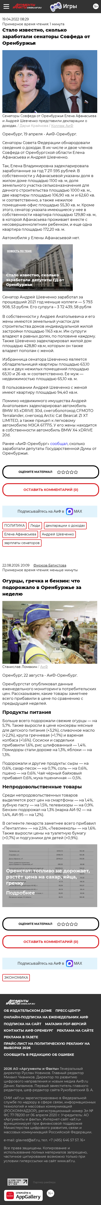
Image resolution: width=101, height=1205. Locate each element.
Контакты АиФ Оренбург (28, 1030)
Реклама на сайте (75, 1030)
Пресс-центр (67, 1010)
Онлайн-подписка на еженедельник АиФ (46, 1017)
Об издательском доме (28, 1010)
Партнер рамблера (44, 1182)
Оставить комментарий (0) (50, 490)
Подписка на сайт (22, 1024)
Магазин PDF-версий (65, 1024)
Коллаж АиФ (62, 126)
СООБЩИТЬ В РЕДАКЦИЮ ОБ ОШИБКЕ (39, 1055)
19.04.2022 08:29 (15, 19)
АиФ (44, 667)
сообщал (59, 443)
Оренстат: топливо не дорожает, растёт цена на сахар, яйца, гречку (48, 877)
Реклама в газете (21, 1037)
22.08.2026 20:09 (16, 565)
